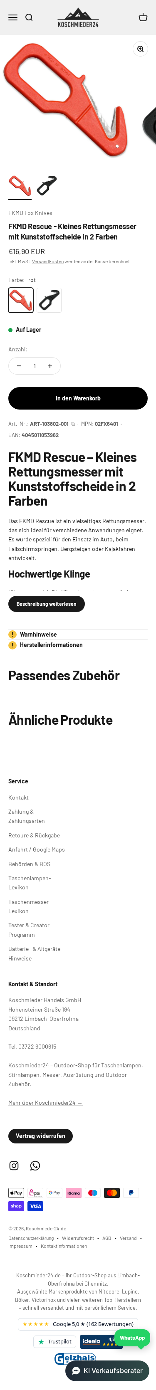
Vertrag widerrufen (40, 1135)
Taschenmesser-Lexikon (29, 906)
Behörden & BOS (29, 863)
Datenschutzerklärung (31, 1238)
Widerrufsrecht (78, 1238)
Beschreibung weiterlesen (47, 604)
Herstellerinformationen (47, 644)
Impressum (20, 1246)
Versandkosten (48, 261)
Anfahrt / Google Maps (36, 849)
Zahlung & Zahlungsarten (26, 816)
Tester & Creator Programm (29, 929)
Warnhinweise (34, 634)
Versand (128, 1238)
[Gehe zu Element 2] (46, 187)
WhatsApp (132, 1337)
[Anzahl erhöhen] (50, 366)
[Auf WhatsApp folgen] (35, 1165)
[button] (107, 1370)
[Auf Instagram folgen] (14, 1165)
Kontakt (18, 797)
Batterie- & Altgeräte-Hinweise (35, 953)
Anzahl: (17, 349)
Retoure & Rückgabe (34, 835)
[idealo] (101, 1342)
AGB (106, 1238)
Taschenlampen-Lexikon (29, 882)
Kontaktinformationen (64, 1246)
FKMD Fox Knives (30, 212)
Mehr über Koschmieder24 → (45, 1102)
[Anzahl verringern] (19, 366)
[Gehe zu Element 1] (20, 187)
